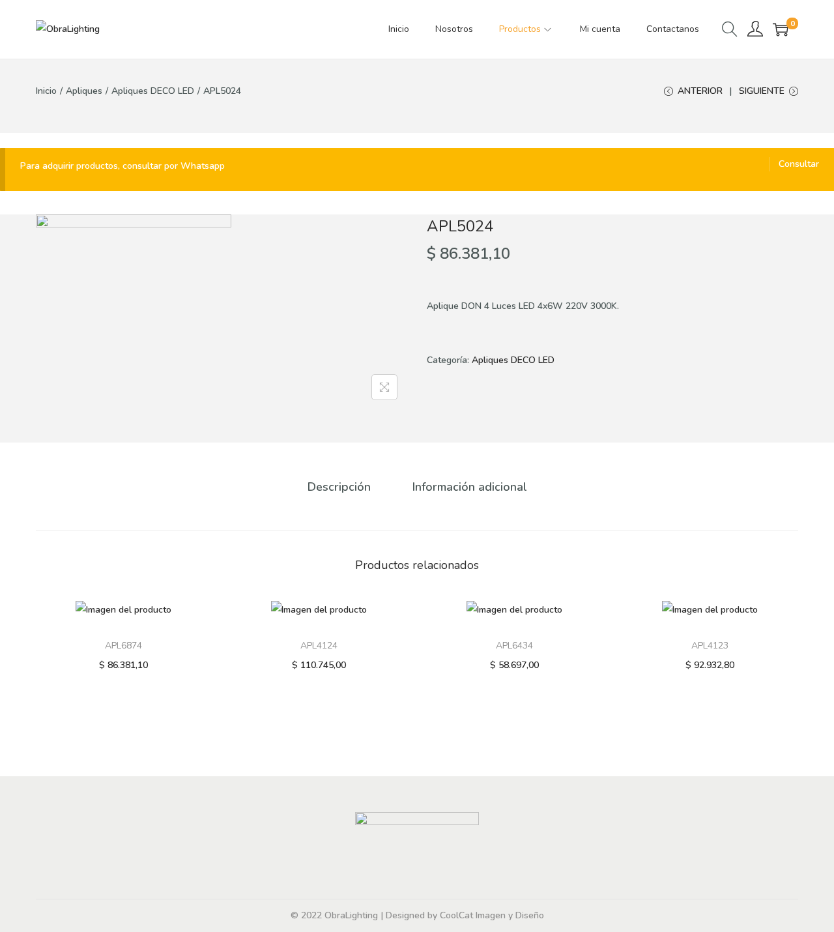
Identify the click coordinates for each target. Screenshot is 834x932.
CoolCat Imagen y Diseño (492, 915)
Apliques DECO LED (152, 91)
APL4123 (709, 645)
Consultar (799, 164)
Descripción (339, 487)
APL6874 (123, 645)
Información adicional (469, 487)
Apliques (84, 91)
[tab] (339, 487)
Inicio (46, 91)
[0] (780, 29)
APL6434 (514, 645)
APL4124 (319, 645)
